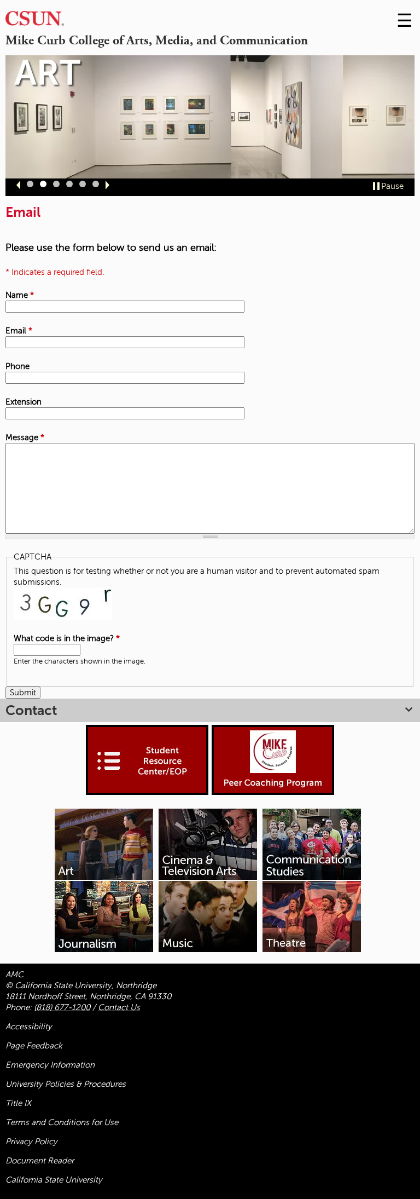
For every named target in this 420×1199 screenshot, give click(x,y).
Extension (23, 401)
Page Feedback (33, 1045)
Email (18, 330)
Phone (17, 366)
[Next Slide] (107, 185)
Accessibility (28, 1026)
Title (18, 1103)
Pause (392, 186)
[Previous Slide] (18, 185)
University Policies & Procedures (65, 1084)
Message (24, 437)
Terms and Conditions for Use (61, 1122)
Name (19, 295)
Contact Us (119, 1007)
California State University (53, 1179)
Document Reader (39, 1160)
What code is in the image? (67, 638)
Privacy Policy (31, 1141)
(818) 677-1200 (62, 1007)
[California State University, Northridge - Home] (34, 21)
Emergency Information (50, 1064)
